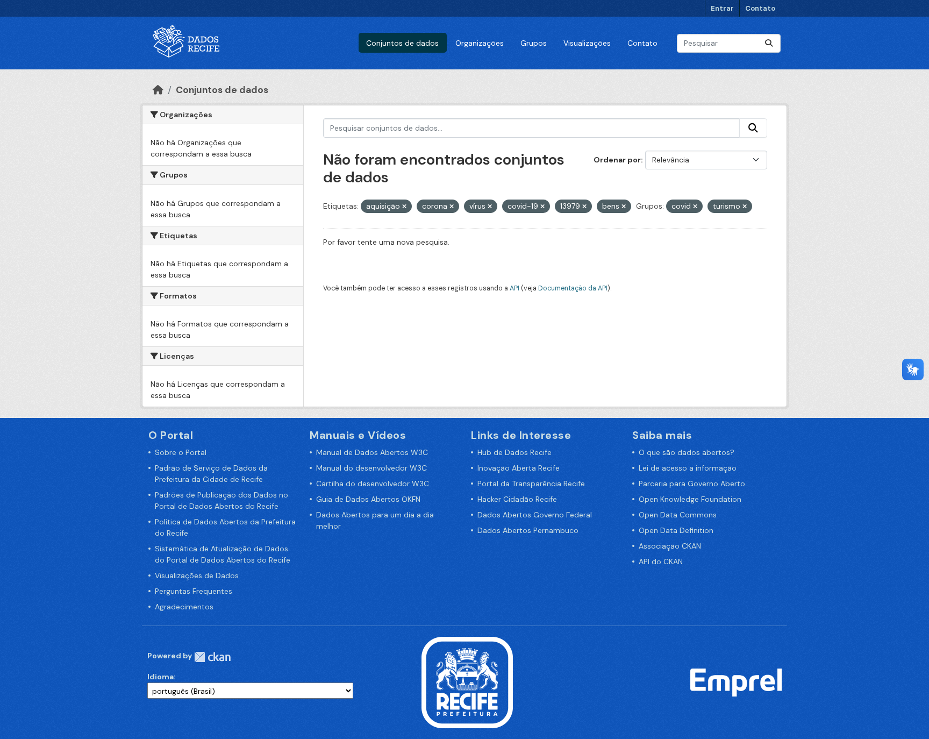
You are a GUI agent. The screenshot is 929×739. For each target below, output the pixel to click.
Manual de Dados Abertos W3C (372, 452)
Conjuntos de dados (402, 43)
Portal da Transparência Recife (531, 483)
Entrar (722, 8)
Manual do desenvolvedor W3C (371, 468)
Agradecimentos (184, 607)
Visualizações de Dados (197, 575)
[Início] (158, 90)
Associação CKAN (670, 546)
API (514, 288)
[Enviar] (769, 43)
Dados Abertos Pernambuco (527, 530)
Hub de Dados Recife (514, 452)
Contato (760, 8)
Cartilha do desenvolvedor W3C (372, 483)
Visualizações (587, 43)
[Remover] (404, 206)
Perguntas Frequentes (193, 591)
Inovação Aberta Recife (518, 468)
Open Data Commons (678, 515)
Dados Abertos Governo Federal (534, 515)
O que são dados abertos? (686, 452)
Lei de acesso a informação (688, 468)
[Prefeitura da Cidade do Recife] (467, 682)
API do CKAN (661, 561)
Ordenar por (617, 160)
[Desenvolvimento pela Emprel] (736, 682)
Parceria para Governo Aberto (692, 483)
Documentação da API (573, 288)
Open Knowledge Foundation (690, 499)
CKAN (212, 657)
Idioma (160, 676)
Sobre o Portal (180, 452)
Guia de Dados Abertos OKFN (368, 499)
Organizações (479, 43)
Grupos (533, 43)
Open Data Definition (676, 530)
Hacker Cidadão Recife (517, 499)
